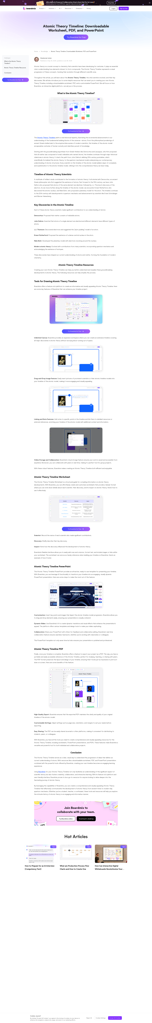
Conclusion (7, 73)
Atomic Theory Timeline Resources (15, 68)
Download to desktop (86, 819)
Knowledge (44, 51)
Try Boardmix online (66, 819)
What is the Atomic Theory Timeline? (12, 62)
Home (36, 51)
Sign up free (123, 8)
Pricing (89, 8)
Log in (113, 8)
